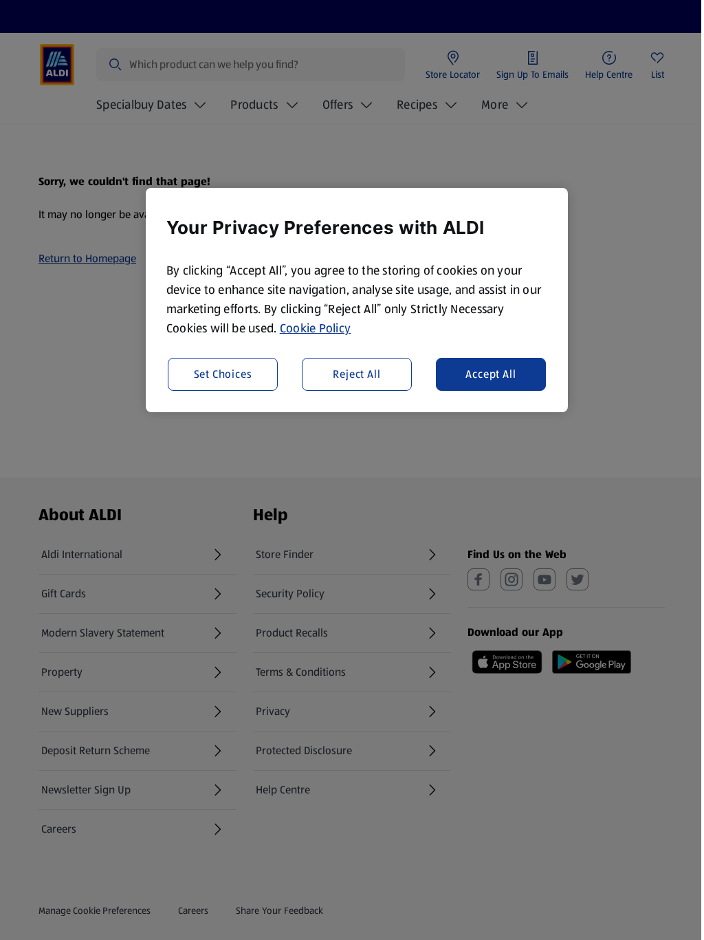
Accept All (490, 374)
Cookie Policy (315, 328)
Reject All (356, 374)
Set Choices (223, 374)
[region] (357, 300)
